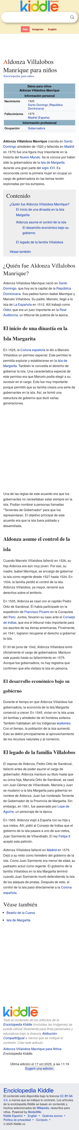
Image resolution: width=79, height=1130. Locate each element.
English (52, 29)
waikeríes (63, 723)
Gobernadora (36, 128)
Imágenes (38, 29)
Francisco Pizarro (36, 611)
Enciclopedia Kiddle (17, 1024)
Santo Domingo (38, 105)
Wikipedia (43, 1108)
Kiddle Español (12, 1116)
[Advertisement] (39, 45)
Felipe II (64, 836)
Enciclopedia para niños (19, 76)
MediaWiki (34, 1112)
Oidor (7, 309)
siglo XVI (48, 167)
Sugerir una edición (39, 1068)
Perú (12, 617)
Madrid (32, 117)
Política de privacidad (17, 1120)
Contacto (42, 1120)
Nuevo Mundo (30, 157)
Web (25, 29)
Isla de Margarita (53, 162)
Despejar (63, 17)
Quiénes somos (52, 1116)
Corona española (32, 349)
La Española (23, 304)
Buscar (72, 17)
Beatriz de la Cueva (20, 912)
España (44, 117)
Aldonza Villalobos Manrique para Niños (32, 1048)
